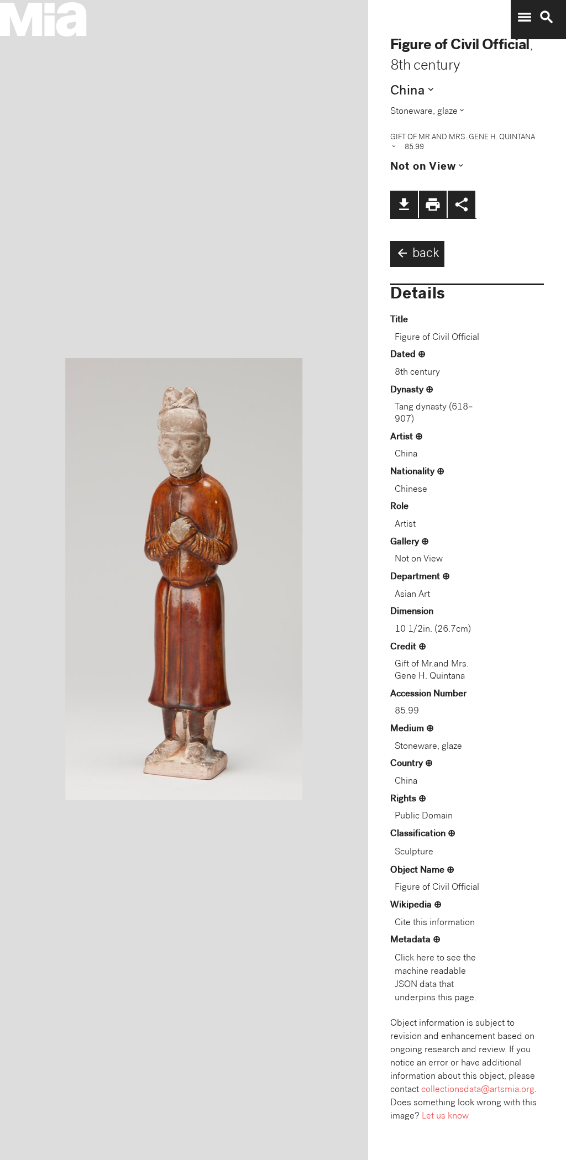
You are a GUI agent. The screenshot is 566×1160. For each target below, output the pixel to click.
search (546, 17)
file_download (404, 204)
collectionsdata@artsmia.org (477, 1090)
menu (524, 17)
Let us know (445, 1116)
